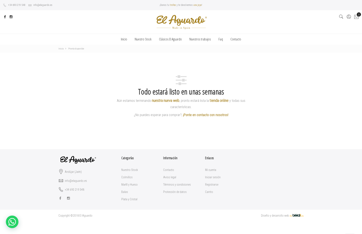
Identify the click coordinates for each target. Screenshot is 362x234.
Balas (124, 192)
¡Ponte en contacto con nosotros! (205, 115)
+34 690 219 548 (16, 5)
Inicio (124, 39)
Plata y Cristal (129, 199)
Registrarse (211, 184)
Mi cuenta (210, 170)
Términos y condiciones (177, 184)
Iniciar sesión (213, 177)
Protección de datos (175, 192)
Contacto (168, 170)
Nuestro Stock (129, 170)
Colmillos (127, 177)
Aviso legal (169, 177)
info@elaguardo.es (42, 5)
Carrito (209, 192)
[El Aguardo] (181, 22)
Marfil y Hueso (129, 184)
